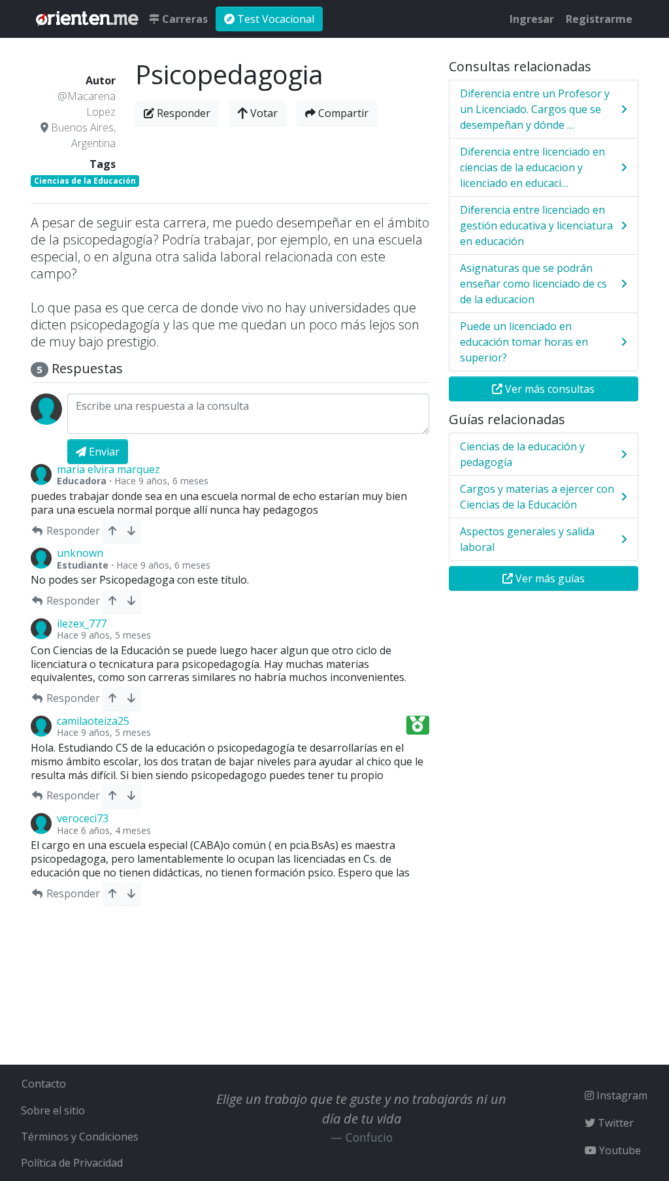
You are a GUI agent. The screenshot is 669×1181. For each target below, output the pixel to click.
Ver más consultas (548, 389)
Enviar (103, 451)
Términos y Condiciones (80, 1136)
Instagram (620, 1095)
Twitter (614, 1123)
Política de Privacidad (72, 1163)
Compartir (342, 113)
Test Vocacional (274, 19)
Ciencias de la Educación (85, 180)
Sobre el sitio (53, 1110)
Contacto (44, 1083)
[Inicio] (87, 19)
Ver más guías (549, 578)
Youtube (618, 1150)
